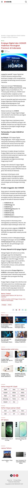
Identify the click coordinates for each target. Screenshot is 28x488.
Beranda (3, 35)
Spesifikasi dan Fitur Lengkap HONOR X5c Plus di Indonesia (20, 375)
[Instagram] (14, 475)
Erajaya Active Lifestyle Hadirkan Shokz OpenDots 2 (6, 375)
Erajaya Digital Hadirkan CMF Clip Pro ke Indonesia (11, 296)
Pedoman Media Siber (14, 482)
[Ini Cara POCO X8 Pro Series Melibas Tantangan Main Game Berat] (7, 320)
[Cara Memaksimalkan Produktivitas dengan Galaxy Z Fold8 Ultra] (21, 334)
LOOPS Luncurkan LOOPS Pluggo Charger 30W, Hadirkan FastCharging (13, 299)
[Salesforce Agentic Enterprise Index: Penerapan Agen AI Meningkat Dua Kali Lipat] (21, 320)
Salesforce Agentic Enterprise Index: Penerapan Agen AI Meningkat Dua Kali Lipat (20, 326)
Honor (9, 304)
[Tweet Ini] (16, 310)
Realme (23, 395)
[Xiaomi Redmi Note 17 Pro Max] (7, 429)
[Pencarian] (26, 2)
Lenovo (22, 414)
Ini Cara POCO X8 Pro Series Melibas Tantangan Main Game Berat (7, 326)
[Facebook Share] (13, 310)
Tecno (14, 399)
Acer (5, 410)
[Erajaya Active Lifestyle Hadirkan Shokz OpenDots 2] (7, 368)
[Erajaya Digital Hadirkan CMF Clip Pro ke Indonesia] (7, 354)
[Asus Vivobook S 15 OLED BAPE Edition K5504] (21, 454)
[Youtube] (17, 475)
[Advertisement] (14, 18)
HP (14, 414)
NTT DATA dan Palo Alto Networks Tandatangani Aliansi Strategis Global (6, 340)
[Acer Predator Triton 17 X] (7, 454)
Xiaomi (5, 402)
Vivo (22, 399)
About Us (9, 480)
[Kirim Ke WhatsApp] (25, 310)
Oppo (5, 395)
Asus (14, 389)
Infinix (14, 392)
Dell (5, 414)
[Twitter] (11, 475)
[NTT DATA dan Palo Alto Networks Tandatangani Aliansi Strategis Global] (7, 334)
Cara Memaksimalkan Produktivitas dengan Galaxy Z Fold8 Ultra (20, 340)
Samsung (5, 399)
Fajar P (5, 50)
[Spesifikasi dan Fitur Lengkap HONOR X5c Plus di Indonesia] (21, 368)
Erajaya (4, 304)
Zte (14, 402)
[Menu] (2, 1)
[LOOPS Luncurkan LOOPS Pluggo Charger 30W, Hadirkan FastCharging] (21, 354)
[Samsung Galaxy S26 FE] (21, 429)
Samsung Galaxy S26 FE (20, 439)
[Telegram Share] (22, 310)
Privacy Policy (17, 480)
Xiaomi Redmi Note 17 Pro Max (7, 439)
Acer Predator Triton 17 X (7, 461)
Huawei (5, 392)
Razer (14, 395)
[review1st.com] (8, 1)
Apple (5, 389)
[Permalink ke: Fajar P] (2, 51)
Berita (2, 40)
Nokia (22, 392)
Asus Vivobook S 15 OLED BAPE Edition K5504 (21, 462)
